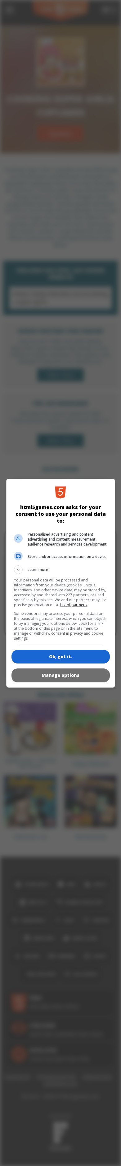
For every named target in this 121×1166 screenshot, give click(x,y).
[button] (60, 569)
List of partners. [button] (73, 604)
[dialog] (60, 583)
